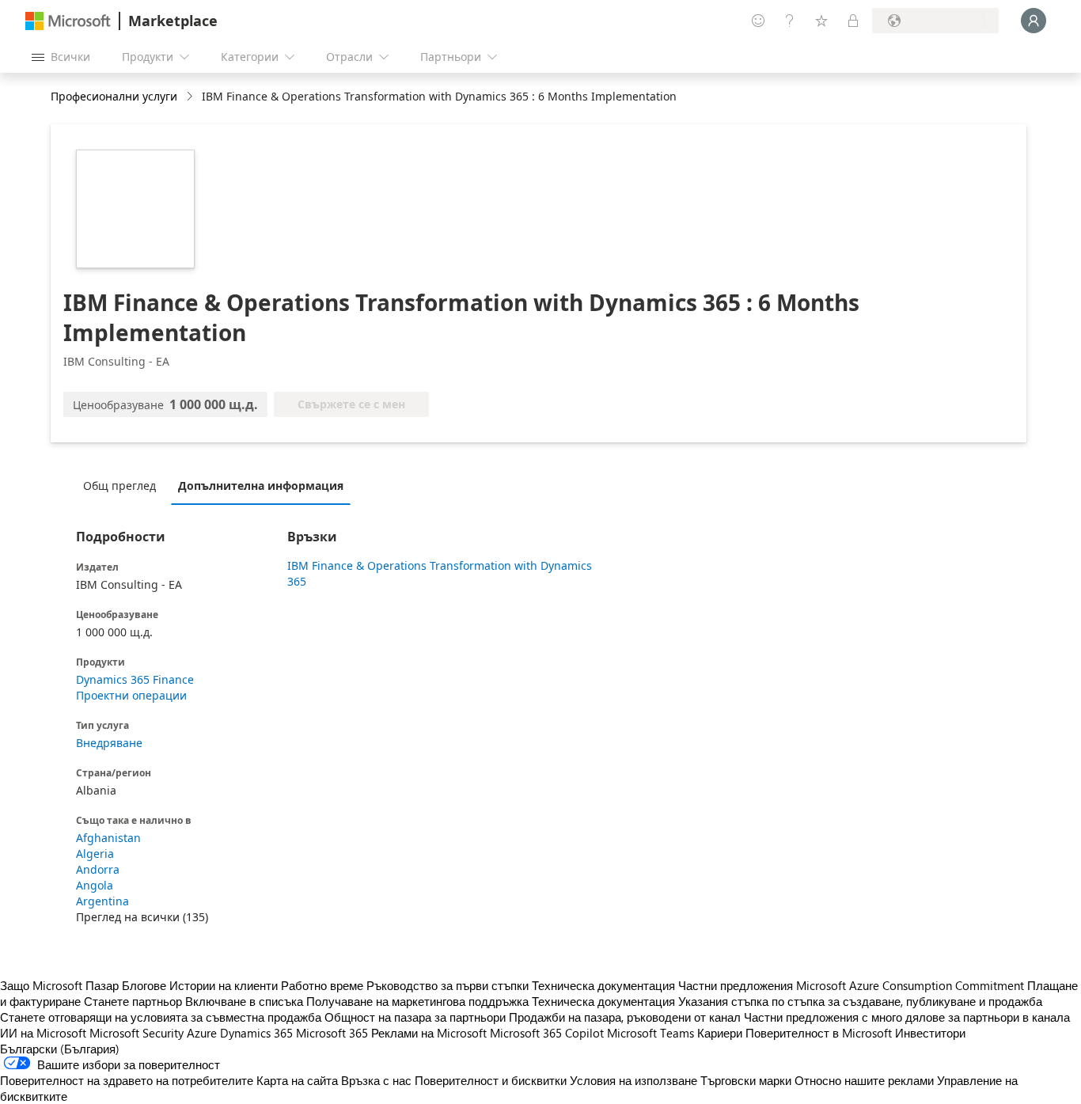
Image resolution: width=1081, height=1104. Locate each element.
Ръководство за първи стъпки (447, 985)
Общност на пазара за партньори (415, 1017)
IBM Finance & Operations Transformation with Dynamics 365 (439, 573)
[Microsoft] (68, 21)
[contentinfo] (191, 97)
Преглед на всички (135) (142, 916)
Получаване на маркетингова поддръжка (417, 1001)
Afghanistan (108, 837)
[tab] (123, 485)
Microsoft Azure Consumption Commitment (911, 985)
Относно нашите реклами (864, 1080)
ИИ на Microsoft (43, 1033)
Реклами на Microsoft (429, 1033)
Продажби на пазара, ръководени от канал (625, 1017)
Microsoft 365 (332, 1033)
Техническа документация (603, 985)
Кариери (719, 1033)
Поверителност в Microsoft (818, 1033)
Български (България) (59, 1049)
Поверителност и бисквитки (491, 1080)
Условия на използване (633, 1080)
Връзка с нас (376, 1080)
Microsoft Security (136, 1033)
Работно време (322, 985)
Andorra (97, 869)
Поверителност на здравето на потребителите (126, 1080)
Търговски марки (745, 1080)
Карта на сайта (297, 1080)
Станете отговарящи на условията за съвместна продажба (160, 1017)
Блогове (144, 985)
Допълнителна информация (260, 485)
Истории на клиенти (223, 985)
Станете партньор (133, 1001)
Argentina (102, 901)
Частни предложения (735, 985)
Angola (94, 885)
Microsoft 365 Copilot (547, 1033)
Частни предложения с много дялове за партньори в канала (907, 1017)
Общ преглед (119, 485)
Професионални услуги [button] (114, 96)
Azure (202, 1033)
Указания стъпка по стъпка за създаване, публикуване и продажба (860, 1001)
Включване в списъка (244, 1001)
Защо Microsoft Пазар (59, 985)
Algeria (95, 853)
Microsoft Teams (650, 1033)
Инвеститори (930, 1033)
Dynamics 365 (256, 1033)
